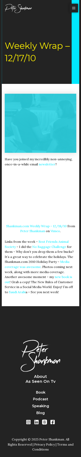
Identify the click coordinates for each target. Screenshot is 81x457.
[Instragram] (28, 422)
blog (40, 413)
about (40, 376)
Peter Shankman (32, 231)
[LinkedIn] (36, 422)
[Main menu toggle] (73, 8)
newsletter (47, 164)
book (40, 392)
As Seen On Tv (41, 381)
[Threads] (44, 422)
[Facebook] (52, 422)
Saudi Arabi (17, 292)
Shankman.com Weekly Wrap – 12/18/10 (36, 226)
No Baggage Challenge (49, 247)
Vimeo (55, 231)
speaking (40, 406)
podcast (40, 399)
